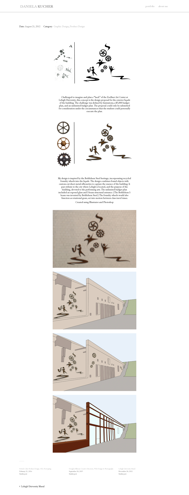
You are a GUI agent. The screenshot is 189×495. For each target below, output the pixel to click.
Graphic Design (61, 26)
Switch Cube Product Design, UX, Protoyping (35, 469)
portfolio (150, 6)
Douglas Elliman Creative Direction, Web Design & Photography (91, 469)
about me (163, 6)
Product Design (77, 26)
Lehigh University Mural (127, 469)
